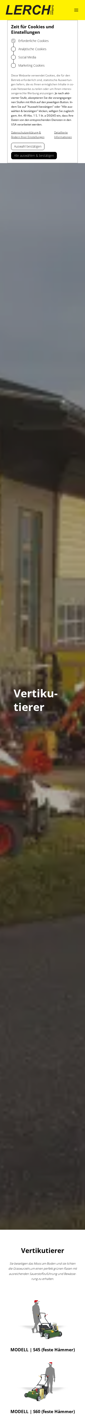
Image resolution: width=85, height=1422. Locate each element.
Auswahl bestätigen (27, 146)
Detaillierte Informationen (63, 134)
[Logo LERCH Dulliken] (29, 10)
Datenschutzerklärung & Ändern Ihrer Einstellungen (27, 134)
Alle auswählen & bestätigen (34, 155)
